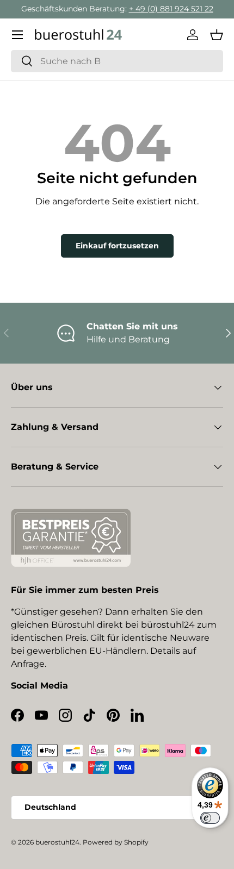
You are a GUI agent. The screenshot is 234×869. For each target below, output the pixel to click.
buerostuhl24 (57, 842)
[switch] (210, 818)
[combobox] (117, 61)
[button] (217, 35)
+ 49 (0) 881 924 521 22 (171, 9)
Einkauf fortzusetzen (117, 246)
